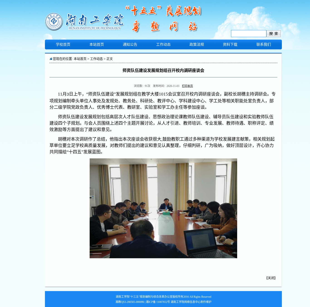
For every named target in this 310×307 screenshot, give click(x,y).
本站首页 (80, 59)
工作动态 (96, 59)
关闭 (271, 278)
